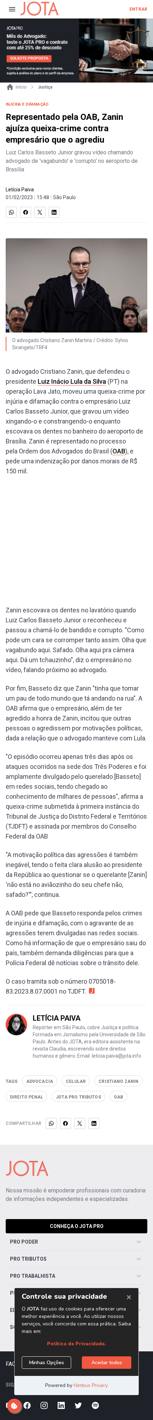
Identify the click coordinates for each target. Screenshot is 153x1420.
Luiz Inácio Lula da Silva (72, 381)
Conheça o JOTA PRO (77, 1226)
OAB (118, 451)
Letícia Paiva (20, 189)
